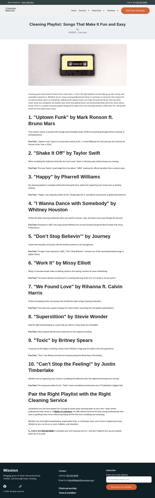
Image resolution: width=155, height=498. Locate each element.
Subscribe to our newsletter (121, 487)
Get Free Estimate (135, 10)
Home (73, 11)
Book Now (96, 11)
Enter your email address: (117, 475)
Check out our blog (68, 488)
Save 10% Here (28, 2)
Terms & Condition (67, 493)
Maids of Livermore (63, 412)
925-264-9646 (141, 2)
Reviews (111, 11)
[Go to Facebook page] (4, 486)
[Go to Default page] (20, 486)
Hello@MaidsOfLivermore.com (80, 480)
